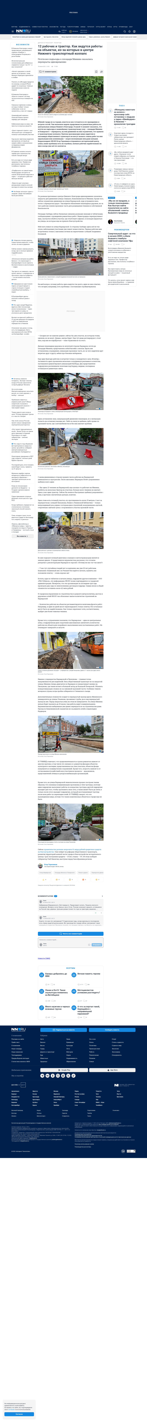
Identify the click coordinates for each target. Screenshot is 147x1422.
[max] (63, 1026)
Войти (45, 895)
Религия (92, 1008)
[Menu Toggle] (12, 31)
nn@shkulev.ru (33, 1088)
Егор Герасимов (50, 815)
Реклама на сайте (18, 989)
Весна (42, 996)
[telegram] (42, 1026)
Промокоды (123, 27)
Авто (42, 989)
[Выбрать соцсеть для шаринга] (102, 72)
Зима (68, 989)
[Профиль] (134, 31)
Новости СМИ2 (44, 908)
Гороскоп (90, 27)
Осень (91, 992)
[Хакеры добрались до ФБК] (42, 929)
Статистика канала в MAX (21, 1012)
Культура (69, 996)
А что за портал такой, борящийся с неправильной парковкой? (89, 960)
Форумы (14, 27)
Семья (91, 1012)
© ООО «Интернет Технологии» (21, 1101)
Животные (44, 1008)
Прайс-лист (16, 992)
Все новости (22, 44)
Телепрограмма (73, 27)
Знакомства (54, 27)
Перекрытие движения (99, 823)
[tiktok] (74, 1026)
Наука (68, 1005)
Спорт (114, 989)
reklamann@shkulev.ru (115, 1073)
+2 (95, 879)
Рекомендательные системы (83, 1097)
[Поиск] (124, 31)
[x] (68, 1026)
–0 (101, 863)
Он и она (92, 989)
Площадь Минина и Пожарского (64, 823)
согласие (11, 1409)
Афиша (83, 27)
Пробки (74, 31)
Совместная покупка (40, 27)
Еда (41, 1005)
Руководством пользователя (83, 1084)
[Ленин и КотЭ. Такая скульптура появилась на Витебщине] (42, 945)
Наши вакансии (17, 1002)
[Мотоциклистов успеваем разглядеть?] (75, 945)
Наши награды (17, 999)
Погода (63, 27)
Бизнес (42, 992)
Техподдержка (17, 1005)
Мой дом (69, 1002)
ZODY (131, 27)
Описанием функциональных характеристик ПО (88, 1086)
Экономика (116, 1002)
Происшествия (94, 999)
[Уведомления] (129, 31)
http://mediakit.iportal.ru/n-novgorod (108, 1074)
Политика (92, 996)
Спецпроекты (117, 1005)
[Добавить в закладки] (96, 72)
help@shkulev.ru (24, 1091)
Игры (115, 27)
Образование (71, 1012)
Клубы (109, 27)
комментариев (49, 72)
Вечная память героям (89, 924)
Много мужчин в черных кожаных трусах (57, 958)
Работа (91, 1002)
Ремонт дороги (83, 823)
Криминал (70, 992)
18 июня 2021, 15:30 (43, 66)
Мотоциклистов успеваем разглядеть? (89, 941)
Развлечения (94, 1005)
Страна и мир (116, 996)
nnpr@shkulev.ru (101, 1080)
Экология (115, 999)
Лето (68, 999)
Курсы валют (101, 27)
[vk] (48, 1026)
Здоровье (43, 1012)
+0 (95, 863)
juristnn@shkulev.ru (57, 1089)
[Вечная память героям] (75, 929)
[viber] (58, 1026)
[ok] (53, 1026)
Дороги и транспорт (47, 1002)
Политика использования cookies (84, 1094)
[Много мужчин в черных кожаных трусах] (42, 962)
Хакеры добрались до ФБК (56, 925)
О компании (16, 996)
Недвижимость (24, 27)
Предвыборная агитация (20, 1008)
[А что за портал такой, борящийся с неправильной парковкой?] (75, 962)
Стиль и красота (118, 992)
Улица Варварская (45, 823)
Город (42, 999)
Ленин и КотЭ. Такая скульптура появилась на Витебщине (56, 942)
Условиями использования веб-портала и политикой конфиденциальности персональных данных (103, 1087)
